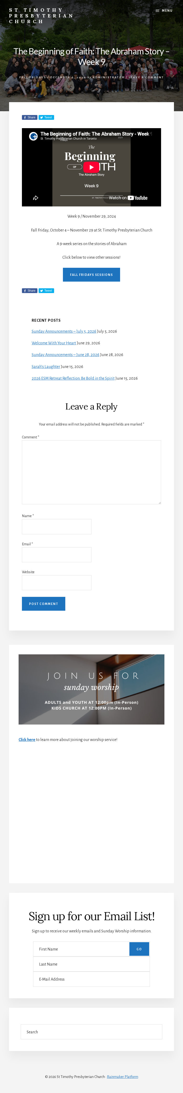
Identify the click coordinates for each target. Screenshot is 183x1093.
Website (28, 572)
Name (28, 516)
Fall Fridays (32, 77)
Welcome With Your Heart (54, 343)
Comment (30, 437)
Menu (167, 10)
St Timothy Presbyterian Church (42, 15)
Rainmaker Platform (122, 1077)
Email (27, 544)
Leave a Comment (146, 77)
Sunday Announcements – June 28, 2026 (65, 355)
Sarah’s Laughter (46, 367)
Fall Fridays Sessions (91, 275)
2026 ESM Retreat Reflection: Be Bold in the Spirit (73, 378)
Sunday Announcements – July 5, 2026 (64, 331)
